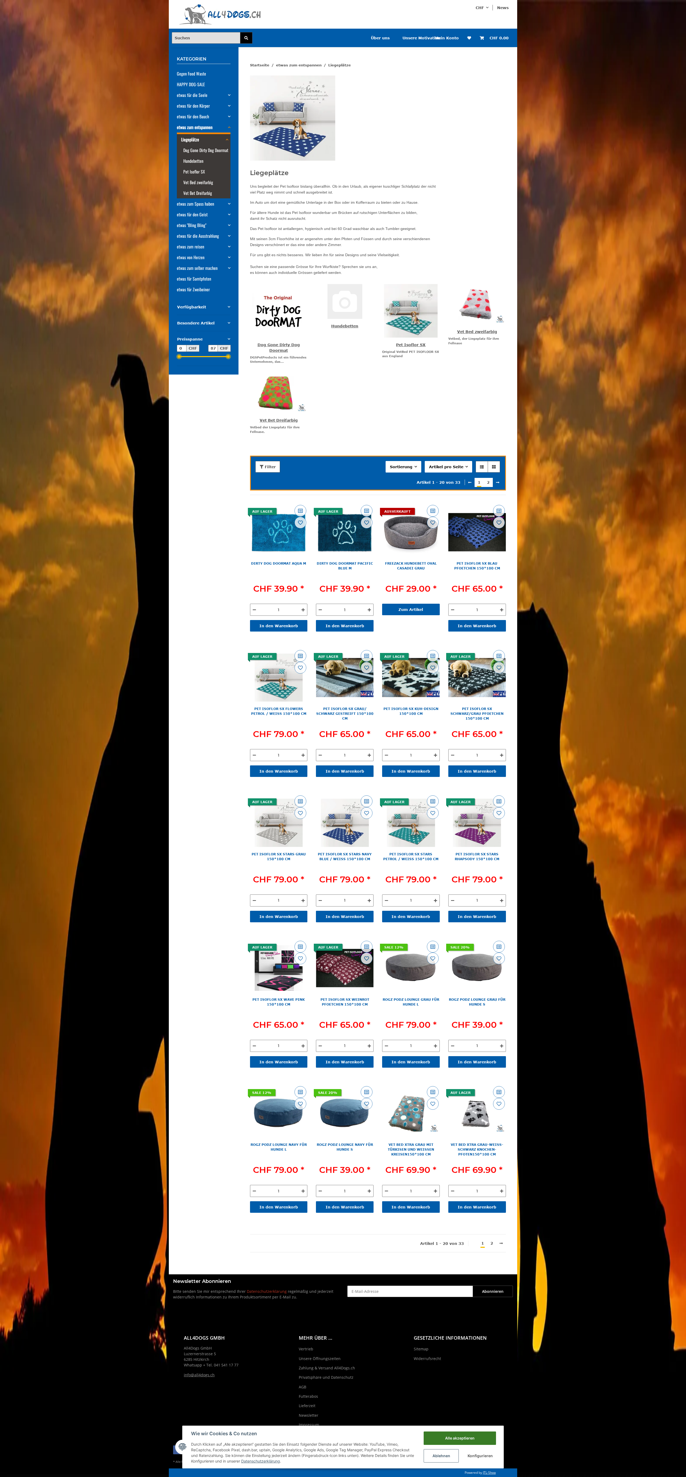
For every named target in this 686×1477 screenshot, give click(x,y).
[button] (482, 467)
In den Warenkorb (278, 626)
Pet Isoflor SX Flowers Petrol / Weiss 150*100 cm (278, 711)
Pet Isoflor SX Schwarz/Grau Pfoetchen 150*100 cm (477, 713)
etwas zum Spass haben (195, 204)
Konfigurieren (480, 1455)
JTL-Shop (489, 1472)
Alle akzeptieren (460, 1438)
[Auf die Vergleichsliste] (300, 511)
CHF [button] (480, 7)
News (503, 7)
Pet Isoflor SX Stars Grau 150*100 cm (279, 856)
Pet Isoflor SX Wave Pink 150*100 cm (278, 1002)
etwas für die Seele (192, 95)
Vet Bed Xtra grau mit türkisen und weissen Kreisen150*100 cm (411, 1149)
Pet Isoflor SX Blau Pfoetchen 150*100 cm (477, 565)
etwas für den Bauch (193, 116)
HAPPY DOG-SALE (191, 84)
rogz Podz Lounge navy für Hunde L (279, 1147)
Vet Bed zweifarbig (477, 331)
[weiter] (497, 482)
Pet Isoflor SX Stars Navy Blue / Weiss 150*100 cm (345, 856)
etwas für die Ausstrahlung (198, 236)
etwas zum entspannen (194, 127)
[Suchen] (246, 38)
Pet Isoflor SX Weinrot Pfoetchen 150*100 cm (344, 1002)
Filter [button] (269, 466)
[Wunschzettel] (469, 38)
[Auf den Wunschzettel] (300, 522)
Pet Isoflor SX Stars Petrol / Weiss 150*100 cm (410, 856)
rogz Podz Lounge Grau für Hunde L (411, 1002)
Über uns (380, 38)
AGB (302, 1386)
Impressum (309, 1424)
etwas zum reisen (190, 246)
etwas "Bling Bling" (191, 225)
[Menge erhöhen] (303, 609)
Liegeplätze (190, 139)
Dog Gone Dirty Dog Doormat (205, 150)
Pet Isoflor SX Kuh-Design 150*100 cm (410, 711)
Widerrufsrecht (427, 1358)
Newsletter (308, 1415)
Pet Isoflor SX (411, 344)
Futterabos (308, 1396)
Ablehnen (441, 1455)
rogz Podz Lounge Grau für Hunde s (477, 1002)
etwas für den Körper (193, 106)
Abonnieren (493, 1291)
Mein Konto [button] (447, 38)
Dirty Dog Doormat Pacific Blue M (345, 565)
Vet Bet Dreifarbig (279, 420)
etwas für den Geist (192, 214)
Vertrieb (306, 1348)
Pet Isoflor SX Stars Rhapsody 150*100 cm (477, 856)
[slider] (179, 356)
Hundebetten (344, 326)
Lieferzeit (307, 1405)
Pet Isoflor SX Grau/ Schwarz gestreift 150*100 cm (345, 713)
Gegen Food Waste (191, 73)
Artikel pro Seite (446, 466)
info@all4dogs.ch (199, 1374)
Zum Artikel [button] (410, 609)
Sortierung (401, 466)
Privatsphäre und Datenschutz (326, 1377)
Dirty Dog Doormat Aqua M (278, 563)
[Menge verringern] (254, 609)
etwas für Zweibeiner (193, 289)
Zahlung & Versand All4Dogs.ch (327, 1367)
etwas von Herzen (190, 257)
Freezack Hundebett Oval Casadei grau (411, 565)
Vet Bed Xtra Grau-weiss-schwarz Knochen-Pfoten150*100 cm (477, 1149)
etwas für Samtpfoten (194, 278)
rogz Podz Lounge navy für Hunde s (345, 1147)
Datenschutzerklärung (267, 1291)
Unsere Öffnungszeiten (320, 1358)
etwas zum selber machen (197, 268)
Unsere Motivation (421, 38)
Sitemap (421, 1348)
